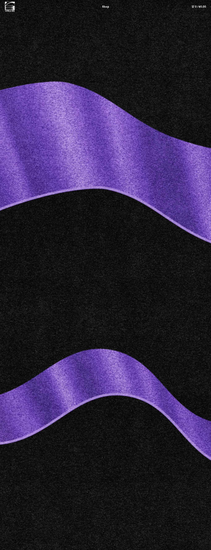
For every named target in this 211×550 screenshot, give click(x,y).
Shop (105, 6)
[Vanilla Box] (21, 7)
